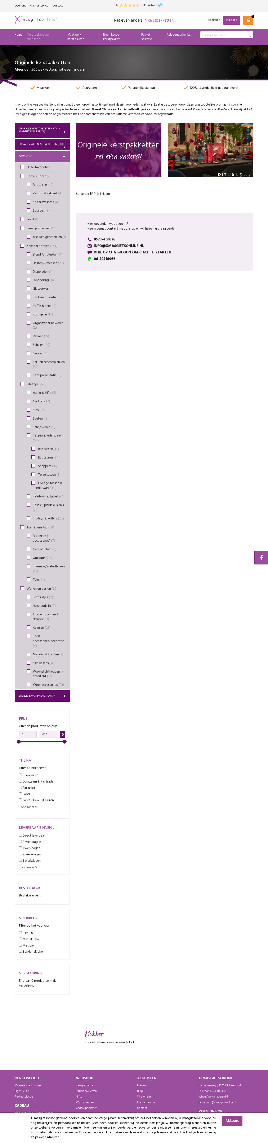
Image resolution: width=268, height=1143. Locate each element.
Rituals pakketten (86, 1091)
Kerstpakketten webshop (38, 37)
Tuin (39, 579)
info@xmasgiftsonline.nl (221, 1102)
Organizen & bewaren (48, 325)
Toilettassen (48, 475)
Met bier (28, 945)
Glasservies (43, 289)
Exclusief (28, 787)
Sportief (41, 210)
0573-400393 (217, 1091)
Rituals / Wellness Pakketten (41, 144)
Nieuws (141, 1085)
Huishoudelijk (44, 606)
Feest (32, 219)
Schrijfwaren (44, 427)
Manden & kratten (48, 654)
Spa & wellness (45, 202)
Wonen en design (42, 589)
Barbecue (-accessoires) (44, 538)
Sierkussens (44, 663)
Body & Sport (40, 176)
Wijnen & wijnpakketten (37, 696)
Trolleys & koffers (48, 518)
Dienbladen (42, 272)
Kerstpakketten (85, 1085)
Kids (38, 410)
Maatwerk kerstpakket (75, 37)
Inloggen (231, 20)
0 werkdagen (31, 842)
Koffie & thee (44, 306)
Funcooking (43, 280)
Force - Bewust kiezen (38, 800)
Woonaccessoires (48, 685)
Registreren (213, 20)
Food (26, 794)
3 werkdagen (31, 860)
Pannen (41, 336)
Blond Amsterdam (47, 254)
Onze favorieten (40, 167)
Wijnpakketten (85, 1102)
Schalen (41, 345)
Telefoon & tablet (48, 496)
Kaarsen (41, 627)
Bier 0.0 (27, 933)
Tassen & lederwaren (47, 438)
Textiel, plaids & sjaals (48, 507)
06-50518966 (220, 1096)
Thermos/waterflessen (49, 569)
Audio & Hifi (44, 393)
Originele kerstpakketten (40, 130)
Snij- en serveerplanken (49, 364)
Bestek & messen (48, 263)
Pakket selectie (146, 37)
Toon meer (27, 807)
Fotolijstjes (43, 597)
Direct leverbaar (33, 835)
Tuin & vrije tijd (40, 527)
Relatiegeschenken (179, 34)
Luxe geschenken (40, 228)
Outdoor (42, 558)
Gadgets (41, 401)
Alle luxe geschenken (49, 237)
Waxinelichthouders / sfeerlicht (48, 674)
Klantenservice (39, 5)
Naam (106, 194)
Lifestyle (36, 384)
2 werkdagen (31, 854)
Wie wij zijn (144, 1096)
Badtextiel (43, 185)
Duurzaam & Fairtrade (37, 781)
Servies (41, 353)
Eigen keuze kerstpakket (111, 37)
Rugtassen (48, 457)
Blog (140, 1091)
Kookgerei (43, 314)
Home (18, 34)
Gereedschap (44, 549)
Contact (58, 5)
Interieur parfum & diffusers (46, 617)
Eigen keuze (22, 1091)
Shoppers (46, 466)
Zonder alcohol (33, 951)
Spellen (41, 418)
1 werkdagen (31, 848)
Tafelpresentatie (47, 375)
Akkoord (232, 1121)
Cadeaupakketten (86, 1108)
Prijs (96, 194)
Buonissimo (30, 775)
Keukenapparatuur (48, 297)
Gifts (25, 156)
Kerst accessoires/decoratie (48, 641)
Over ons (20, 5)
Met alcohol (31, 939)
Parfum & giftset (47, 193)
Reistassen (47, 449)
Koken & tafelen (42, 246)
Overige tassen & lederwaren (49, 485)
